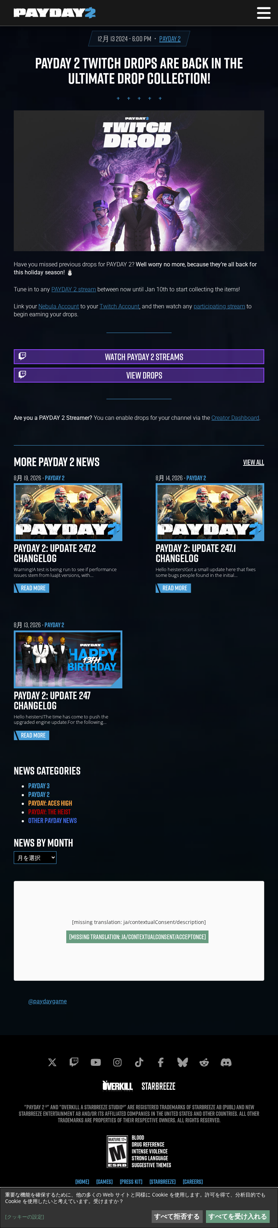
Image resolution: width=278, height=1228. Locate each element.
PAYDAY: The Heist (49, 812)
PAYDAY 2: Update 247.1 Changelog (196, 553)
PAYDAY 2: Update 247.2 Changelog (55, 553)
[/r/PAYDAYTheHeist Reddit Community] (204, 1062)
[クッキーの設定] (24, 1217)
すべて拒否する (177, 1216)
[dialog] (139, 1208)
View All (253, 462)
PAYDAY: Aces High (50, 803)
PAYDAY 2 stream (73, 289)
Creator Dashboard (235, 417)
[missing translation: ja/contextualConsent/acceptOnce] (137, 936)
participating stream (219, 306)
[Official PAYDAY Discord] (226, 1062)
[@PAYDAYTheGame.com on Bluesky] (182, 1062)
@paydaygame (47, 1001)
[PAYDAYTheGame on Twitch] (74, 1062)
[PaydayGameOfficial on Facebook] (161, 1062)
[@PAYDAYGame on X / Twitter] (52, 1062)
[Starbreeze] (162, 1182)
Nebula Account (58, 306)
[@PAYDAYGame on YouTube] (95, 1062)
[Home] (82, 1182)
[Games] (104, 1182)
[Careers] (193, 1182)
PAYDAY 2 (170, 38)
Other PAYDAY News (52, 820)
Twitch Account (119, 306)
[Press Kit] (131, 1182)
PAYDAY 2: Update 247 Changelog (52, 700)
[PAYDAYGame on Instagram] (117, 1062)
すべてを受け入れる (237, 1216)
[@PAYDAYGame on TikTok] (139, 1062)
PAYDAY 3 (39, 786)
